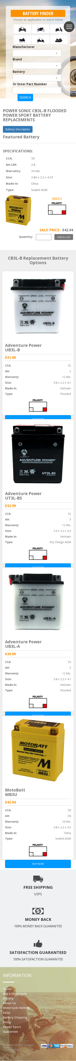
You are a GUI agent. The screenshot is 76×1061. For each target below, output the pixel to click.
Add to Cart (63, 237)
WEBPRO (14, 1049)
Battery (19, 71)
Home (7, 989)
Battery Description (17, 129)
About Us (9, 1003)
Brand (17, 59)
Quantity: (26, 236)
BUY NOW (38, 864)
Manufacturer (24, 47)
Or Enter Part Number (30, 84)
